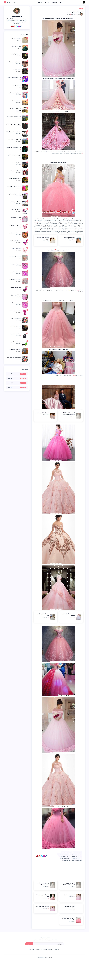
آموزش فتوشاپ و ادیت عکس (15, 139)
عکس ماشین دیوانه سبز (16, 342)
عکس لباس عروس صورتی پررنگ (76, 856)
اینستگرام (38, 949)
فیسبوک (50, 949)
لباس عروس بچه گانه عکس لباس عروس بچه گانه (43, 884)
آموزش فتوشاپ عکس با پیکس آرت (13, 132)
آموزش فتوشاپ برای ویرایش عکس (13, 147)
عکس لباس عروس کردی (16, 38)
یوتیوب (31, 949)
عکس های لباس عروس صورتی (76, 860)
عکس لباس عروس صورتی (77, 852)
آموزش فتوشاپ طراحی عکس (15, 93)
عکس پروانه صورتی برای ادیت (15, 225)
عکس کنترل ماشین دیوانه (15, 334)
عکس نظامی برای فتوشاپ (15, 202)
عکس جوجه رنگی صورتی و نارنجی (14, 186)
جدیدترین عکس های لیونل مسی (14, 357)
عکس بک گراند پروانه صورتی (15, 279)
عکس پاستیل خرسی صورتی (15, 311)
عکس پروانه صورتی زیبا (16, 264)
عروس (43, 152)
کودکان (74, 375)
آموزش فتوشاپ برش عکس (15, 171)
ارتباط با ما (40, 2)
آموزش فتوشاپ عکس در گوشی (14, 77)
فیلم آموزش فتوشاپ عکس (15, 178)
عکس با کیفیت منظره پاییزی (15, 349)
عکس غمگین (23, 387)
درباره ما (47, 2)
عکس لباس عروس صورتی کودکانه (63, 856)
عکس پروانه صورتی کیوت (15, 303)
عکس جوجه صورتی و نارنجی (15, 233)
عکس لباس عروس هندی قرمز (65, 858)
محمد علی (78, 14)
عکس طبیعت (23, 383)
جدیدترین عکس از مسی (16, 318)
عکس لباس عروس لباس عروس (42, 413)
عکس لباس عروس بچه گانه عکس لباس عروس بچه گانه (69, 413)
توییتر (44, 949)
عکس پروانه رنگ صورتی (16, 248)
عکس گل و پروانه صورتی (16, 217)
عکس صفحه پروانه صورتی (15, 272)
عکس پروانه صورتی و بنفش (15, 241)
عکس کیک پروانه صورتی (16, 295)
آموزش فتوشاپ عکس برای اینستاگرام (15, 109)
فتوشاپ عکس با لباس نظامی (15, 194)
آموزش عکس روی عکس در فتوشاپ (13, 124)
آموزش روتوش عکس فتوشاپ (14, 62)
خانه (61, 2)
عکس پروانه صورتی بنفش (15, 287)
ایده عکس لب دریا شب (16, 163)
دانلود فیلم (57, 949)
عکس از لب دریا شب (17, 85)
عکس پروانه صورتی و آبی (16, 209)
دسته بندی (54, 2)
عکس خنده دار (23, 378)
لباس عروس (37, 222)
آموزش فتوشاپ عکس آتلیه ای (14, 155)
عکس (81, 8)
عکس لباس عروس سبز (16, 46)
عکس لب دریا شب (17, 69)
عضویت (28, 944)
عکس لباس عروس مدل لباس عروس (42, 614)
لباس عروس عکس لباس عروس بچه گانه (68, 614)
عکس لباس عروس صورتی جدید (66, 852)
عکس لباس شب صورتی (66, 860)
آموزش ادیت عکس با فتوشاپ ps (14, 116)
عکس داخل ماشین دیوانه (15, 326)
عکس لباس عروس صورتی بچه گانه (75, 854)
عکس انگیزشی (23, 374)
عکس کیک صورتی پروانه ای (15, 256)
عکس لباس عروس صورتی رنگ (76, 858)
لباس (82, 153)
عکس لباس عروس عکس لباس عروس (42, 238)
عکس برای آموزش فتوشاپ (15, 54)
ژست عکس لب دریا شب (16, 101)
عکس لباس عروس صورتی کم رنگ (63, 854)
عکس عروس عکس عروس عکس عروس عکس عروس (69, 238)
